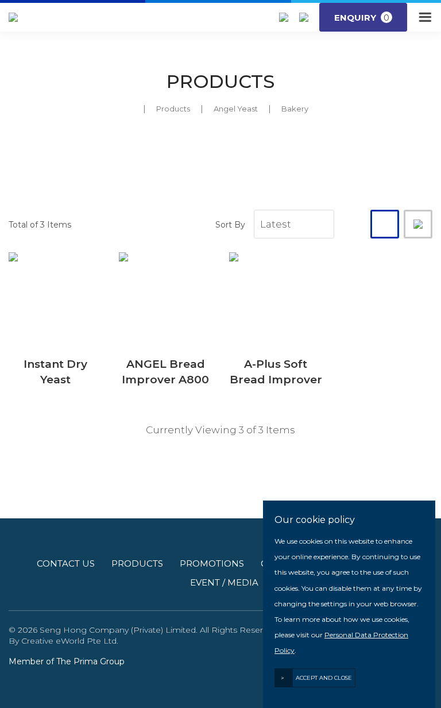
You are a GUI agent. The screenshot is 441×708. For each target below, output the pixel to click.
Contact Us (66, 563)
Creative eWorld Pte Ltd (69, 641)
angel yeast (236, 108)
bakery (294, 108)
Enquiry (361, 17)
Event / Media (224, 582)
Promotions (212, 563)
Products (173, 108)
